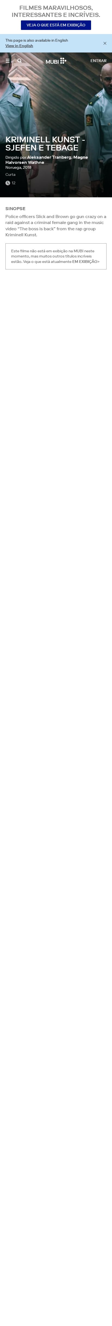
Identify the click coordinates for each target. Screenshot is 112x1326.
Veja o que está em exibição (56, 25)
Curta (10, 174)
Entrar (99, 61)
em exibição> (85, 261)
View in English (19, 45)
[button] (8, 61)
